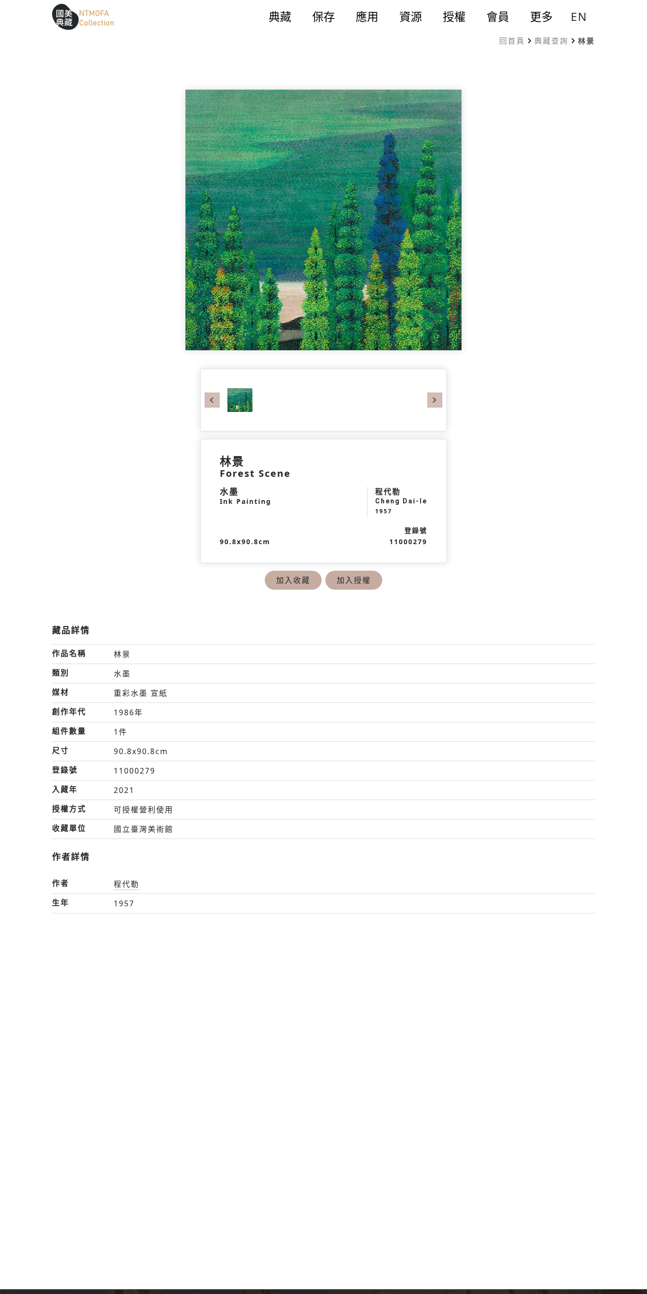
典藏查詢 (551, 41)
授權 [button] (454, 16)
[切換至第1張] (239, 399)
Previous (212, 400)
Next (434, 400)
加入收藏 (293, 580)
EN (579, 16)
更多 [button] (541, 16)
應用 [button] (367, 16)
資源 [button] (410, 16)
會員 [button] (497, 16)
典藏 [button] (280, 16)
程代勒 (126, 884)
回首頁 (512, 41)
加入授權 (354, 580)
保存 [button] (323, 16)
